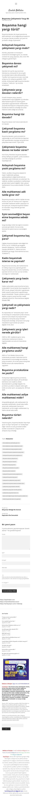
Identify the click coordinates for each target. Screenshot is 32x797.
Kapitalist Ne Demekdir (10, 515)
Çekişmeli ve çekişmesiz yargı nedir (11, 480)
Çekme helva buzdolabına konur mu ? (11, 637)
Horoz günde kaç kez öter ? (8, 621)
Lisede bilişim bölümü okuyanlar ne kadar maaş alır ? (14, 641)
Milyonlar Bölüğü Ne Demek (11, 510)
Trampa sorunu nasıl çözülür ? (9, 617)
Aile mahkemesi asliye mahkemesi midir (12, 446)
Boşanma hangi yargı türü (9, 464)
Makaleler (9, 439)
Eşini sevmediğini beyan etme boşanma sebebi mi (15, 496)
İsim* (3, 553)
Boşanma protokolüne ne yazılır (10, 468)
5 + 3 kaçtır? (5, 582)
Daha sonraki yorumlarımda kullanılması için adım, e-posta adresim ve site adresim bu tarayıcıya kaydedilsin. (15, 577)
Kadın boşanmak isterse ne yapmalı (11, 499)
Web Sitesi (4, 567)
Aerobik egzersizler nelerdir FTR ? (10, 629)
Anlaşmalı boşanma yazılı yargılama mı (12, 455)
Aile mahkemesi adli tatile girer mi (11, 443)
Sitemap (19, 604)
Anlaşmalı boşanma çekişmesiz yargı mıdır (13, 452)
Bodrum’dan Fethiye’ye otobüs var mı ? (11, 625)
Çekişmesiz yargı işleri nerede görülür (12, 489)
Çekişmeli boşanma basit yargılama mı (12, 474)
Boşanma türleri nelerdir (9, 471)
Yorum (3, 534)
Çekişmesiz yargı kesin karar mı (10, 493)
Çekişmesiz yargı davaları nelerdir (11, 486)
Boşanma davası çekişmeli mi (10, 458)
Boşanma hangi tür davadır (9, 461)
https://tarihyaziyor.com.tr (8, 604)
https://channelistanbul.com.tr (9, 602)
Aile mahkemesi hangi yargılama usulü (12, 449)
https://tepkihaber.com (7, 600)
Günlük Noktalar (16, 10)
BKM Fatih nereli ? (6, 633)
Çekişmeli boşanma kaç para (10, 477)
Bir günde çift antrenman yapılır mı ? (10, 653)
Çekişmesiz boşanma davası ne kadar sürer (13, 483)
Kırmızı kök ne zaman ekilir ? (8, 649)
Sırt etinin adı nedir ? (7, 645)
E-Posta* (4, 560)
